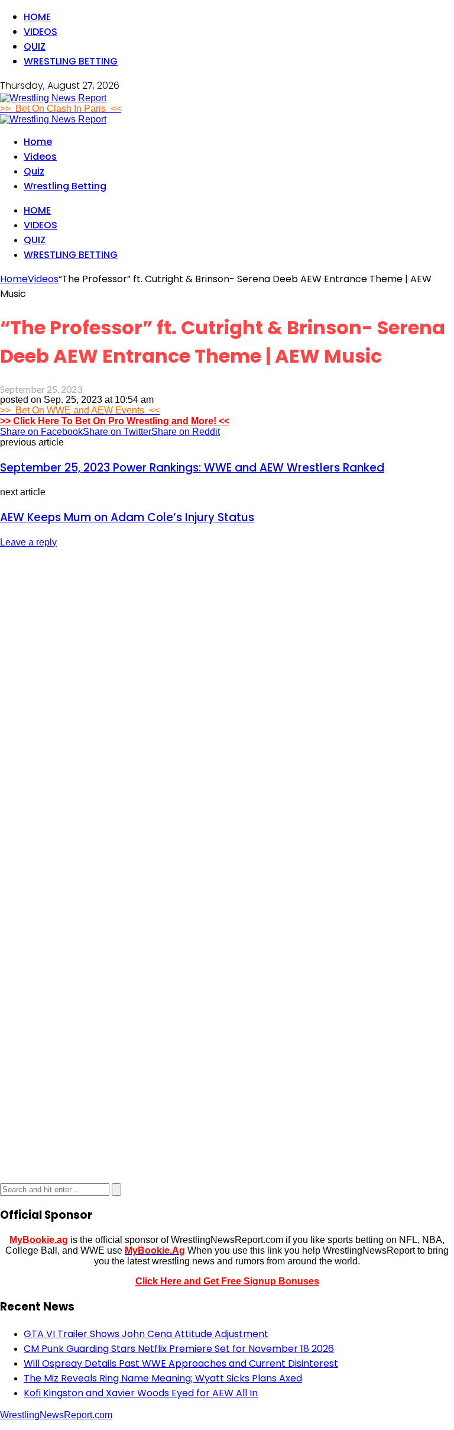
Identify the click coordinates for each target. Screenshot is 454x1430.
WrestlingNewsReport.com (56, 1415)
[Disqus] (227, 706)
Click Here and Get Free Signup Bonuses (227, 1281)
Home (37, 17)
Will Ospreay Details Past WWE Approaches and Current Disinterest (181, 1363)
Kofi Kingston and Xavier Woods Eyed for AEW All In (141, 1393)
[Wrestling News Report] (53, 98)
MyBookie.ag (38, 1240)
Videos (40, 31)
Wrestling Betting (71, 61)
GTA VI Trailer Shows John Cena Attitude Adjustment (146, 1334)
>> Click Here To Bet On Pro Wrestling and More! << (114, 421)
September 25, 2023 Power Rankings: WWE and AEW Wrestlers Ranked (192, 468)
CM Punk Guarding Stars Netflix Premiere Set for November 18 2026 (179, 1348)
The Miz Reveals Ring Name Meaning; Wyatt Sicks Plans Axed (163, 1378)
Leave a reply (28, 542)
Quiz (35, 46)
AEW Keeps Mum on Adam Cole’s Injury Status (127, 517)
